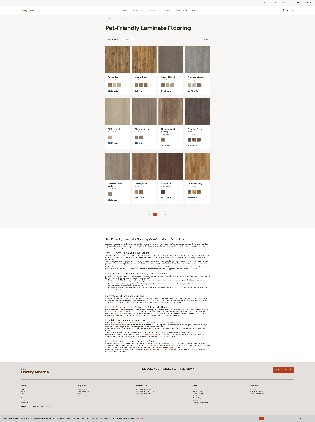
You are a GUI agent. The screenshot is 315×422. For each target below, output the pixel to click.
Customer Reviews (198, 393)
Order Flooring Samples (256, 391)
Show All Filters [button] (112, 40)
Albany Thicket (168, 77)
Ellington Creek (142, 129)
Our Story (195, 389)
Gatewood (166, 184)
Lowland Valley (195, 184)
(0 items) (293, 10)
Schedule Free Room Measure (258, 393)
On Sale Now (24, 402)
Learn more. (139, 418)
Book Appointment (284, 370)
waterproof (155, 267)
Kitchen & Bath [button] (138, 10)
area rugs (123, 313)
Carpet (22, 393)
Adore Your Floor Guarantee (200, 395)
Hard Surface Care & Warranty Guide (145, 391)
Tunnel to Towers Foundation (200, 402)
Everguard (196, 400)
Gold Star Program (198, 398)
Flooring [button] (124, 10)
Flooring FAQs (81, 393)
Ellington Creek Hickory (168, 130)
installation (114, 325)
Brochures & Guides (83, 395)
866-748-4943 (308, 3)
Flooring (119, 18)
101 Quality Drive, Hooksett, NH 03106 (41, 406)
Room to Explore (197, 391)
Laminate (126, 18)
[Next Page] (165, 214)
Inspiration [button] (152, 10)
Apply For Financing (255, 395)
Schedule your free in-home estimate (163, 349)
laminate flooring (169, 255)
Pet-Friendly (129, 39)
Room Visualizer (82, 389)
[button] (283, 10)
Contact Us (194, 10)
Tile (22, 398)
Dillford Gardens (115, 129)
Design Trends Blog (83, 391)
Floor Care (23, 400)
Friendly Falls (141, 184)
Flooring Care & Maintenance (143, 393)
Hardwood (23, 391)
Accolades (113, 77)
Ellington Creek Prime (195, 130)
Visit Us (266, 3)
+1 (123, 85)
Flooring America (109, 18)
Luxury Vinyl (24, 389)
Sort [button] (204, 40)
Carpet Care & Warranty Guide (144, 389)
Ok (261, 418)
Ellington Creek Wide (115, 185)
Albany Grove (141, 77)
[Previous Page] (150, 214)
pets (174, 276)
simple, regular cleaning (152, 334)
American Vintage (196, 77)
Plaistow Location (181, 10)
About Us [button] (165, 10)
